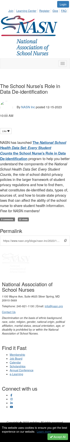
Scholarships (17, 366)
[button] (65, 240)
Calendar (15, 362)
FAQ (63, 11)
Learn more (44, 431)
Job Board (16, 358)
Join (10, 11)
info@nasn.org (54, 306)
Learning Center (26, 11)
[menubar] (38, 10)
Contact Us (9, 312)
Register (44, 11)
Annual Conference (21, 370)
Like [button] (4, 131)
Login (63, 4)
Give (55, 11)
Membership (17, 355)
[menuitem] (12, 10)
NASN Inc (28, 107)
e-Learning (16, 374)
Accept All (59, 437)
